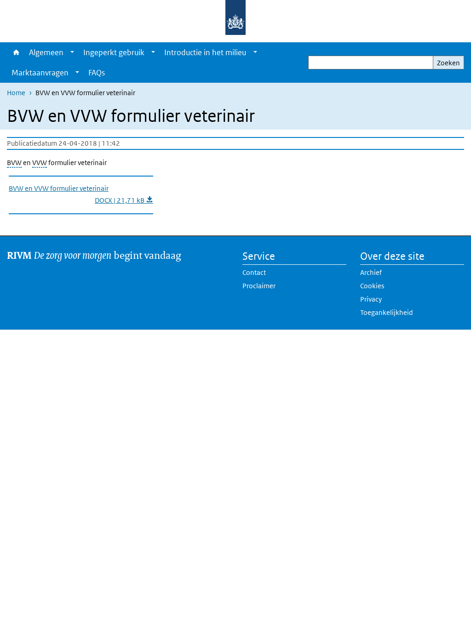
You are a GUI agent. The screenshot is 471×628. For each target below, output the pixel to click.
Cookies (372, 285)
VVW (39, 162)
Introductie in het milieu (205, 52)
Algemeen (46, 52)
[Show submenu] (72, 52)
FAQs (96, 73)
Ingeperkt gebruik (113, 52)
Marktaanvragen (40, 73)
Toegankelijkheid (386, 312)
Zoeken (448, 62)
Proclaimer (259, 285)
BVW (14, 162)
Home (15, 52)
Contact (254, 272)
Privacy (371, 299)
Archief (371, 272)
